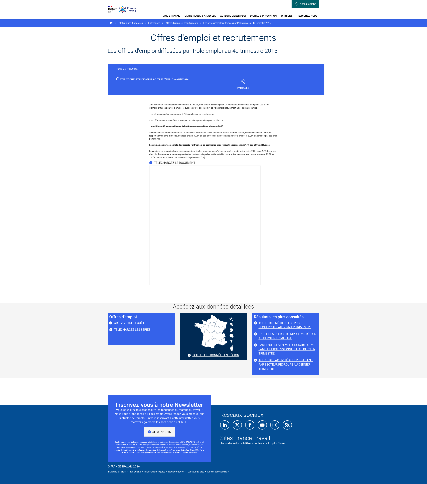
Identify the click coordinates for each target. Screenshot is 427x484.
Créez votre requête (130, 323)
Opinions (287, 15)
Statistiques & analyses (200, 15)
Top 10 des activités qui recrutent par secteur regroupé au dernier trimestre (286, 364)
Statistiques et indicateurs (137, 79)
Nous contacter (176, 471)
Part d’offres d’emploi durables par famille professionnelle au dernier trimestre (287, 349)
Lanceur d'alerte (195, 471)
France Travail (170, 15)
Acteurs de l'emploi (233, 15)
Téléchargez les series (132, 329)
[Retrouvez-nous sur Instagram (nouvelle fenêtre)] (274, 425)
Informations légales (154, 471)
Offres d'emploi (164, 79)
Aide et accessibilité (217, 471)
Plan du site (135, 471)
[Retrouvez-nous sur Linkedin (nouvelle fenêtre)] (224, 425)
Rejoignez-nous (307, 15)
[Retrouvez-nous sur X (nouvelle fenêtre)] (237, 425)
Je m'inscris (161, 432)
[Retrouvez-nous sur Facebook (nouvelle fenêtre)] (249, 425)
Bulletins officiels (117, 471)
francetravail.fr (230, 443)
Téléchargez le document (174, 163)
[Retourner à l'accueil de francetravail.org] (129, 10)
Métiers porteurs (253, 443)
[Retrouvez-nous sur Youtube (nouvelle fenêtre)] (262, 425)
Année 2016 (181, 79)
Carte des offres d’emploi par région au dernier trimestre (287, 336)
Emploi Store (276, 443)
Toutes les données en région (215, 355)
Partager (243, 87)
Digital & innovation (263, 15)
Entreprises (154, 23)
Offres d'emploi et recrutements (181, 23)
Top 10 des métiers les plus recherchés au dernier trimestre (285, 325)
